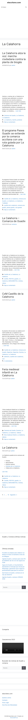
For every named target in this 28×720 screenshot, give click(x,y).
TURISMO (5, 203)
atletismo (6, 356)
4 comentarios (8, 361)
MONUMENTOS (13, 281)
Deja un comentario (9, 122)
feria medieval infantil (10, 435)
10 (8, 495)
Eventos (21, 352)
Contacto (4, 700)
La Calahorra (20, 115)
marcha (14, 120)
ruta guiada (18, 207)
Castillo (6, 480)
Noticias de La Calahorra (13, 466)
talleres (4, 437)
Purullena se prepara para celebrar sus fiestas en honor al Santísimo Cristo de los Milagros (13, 554)
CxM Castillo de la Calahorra (12, 295)
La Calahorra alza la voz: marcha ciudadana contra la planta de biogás (14, 58)
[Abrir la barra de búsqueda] (26, 7)
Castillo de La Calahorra (11, 198)
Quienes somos (6, 697)
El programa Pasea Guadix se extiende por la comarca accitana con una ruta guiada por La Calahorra (13, 138)
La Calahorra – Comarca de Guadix (13, 220)
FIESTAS (11, 279)
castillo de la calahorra (10, 205)
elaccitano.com (14, 2)
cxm (3, 359)
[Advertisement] (14, 24)
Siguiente (13, 495)
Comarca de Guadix (10, 115)
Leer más (18, 111)
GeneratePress (14, 717)
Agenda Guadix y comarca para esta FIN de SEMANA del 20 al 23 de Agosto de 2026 (14, 560)
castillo (6, 279)
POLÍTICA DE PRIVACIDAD (9, 705)
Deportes (9, 352)
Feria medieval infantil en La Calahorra (10, 372)
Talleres (19, 432)
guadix (16, 279)
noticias (20, 281)
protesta (19, 120)
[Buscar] (24, 587)
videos (4, 283)
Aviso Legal (5, 702)
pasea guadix (11, 207)
